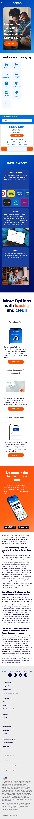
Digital (5, 734)
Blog (4, 721)
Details (13, 144)
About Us (6, 698)
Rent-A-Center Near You (10, 693)
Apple (10, 528)
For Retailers (7, 689)
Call (20, 144)
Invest (5, 718)
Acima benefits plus (9, 739)
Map (8, 144)
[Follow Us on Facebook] (9, 676)
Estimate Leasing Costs (17, 139)
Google (24, 528)
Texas (9, 671)
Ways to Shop (7, 686)
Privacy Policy (8, 760)
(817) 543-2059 (17, 132)
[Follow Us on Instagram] (25, 676)
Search (25, 144)
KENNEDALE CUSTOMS (17, 127)
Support (5, 705)
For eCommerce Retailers (10, 709)
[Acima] (17, 4)
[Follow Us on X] (19, 676)
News (4, 702)
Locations (4, 671)
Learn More (15, 361)
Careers (5, 714)
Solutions (6, 730)
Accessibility (7, 726)
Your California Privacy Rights (12, 765)
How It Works (7, 682)
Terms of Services (9, 755)
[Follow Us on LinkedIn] (14, 676)
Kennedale (15, 671)
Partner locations (8, 742)
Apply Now (17, 136)
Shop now (11, 43)
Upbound (6, 746)
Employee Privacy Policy (11, 770)
